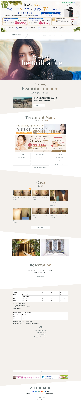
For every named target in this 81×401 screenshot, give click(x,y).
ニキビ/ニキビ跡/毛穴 (40, 154)
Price (54, 34)
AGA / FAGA (21, 154)
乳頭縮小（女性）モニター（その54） (40, 197)
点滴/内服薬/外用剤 (59, 157)
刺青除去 (59, 164)
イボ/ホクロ (59, 154)
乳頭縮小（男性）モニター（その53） (21, 197)
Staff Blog (59, 34)
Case (50, 34)
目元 (40, 160)
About (25, 34)
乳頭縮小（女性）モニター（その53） (58, 215)
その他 (40, 167)
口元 (59, 160)
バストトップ (21, 160)
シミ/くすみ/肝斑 (21, 157)
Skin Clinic (35, 34)
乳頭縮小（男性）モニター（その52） (40, 215)
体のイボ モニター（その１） (20, 221)
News (29, 34)
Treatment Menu (43, 34)
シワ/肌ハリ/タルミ (40, 157)
